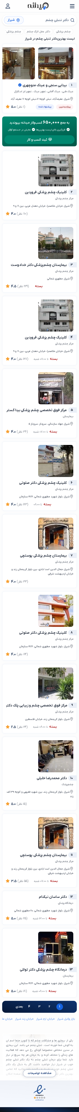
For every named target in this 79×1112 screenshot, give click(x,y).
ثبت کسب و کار (37, 140)
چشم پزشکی (63, 31)
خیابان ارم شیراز (45, 1019)
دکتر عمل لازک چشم (38, 31)
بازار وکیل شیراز (66, 1019)
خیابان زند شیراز (24, 1019)
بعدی (19, 1007)
